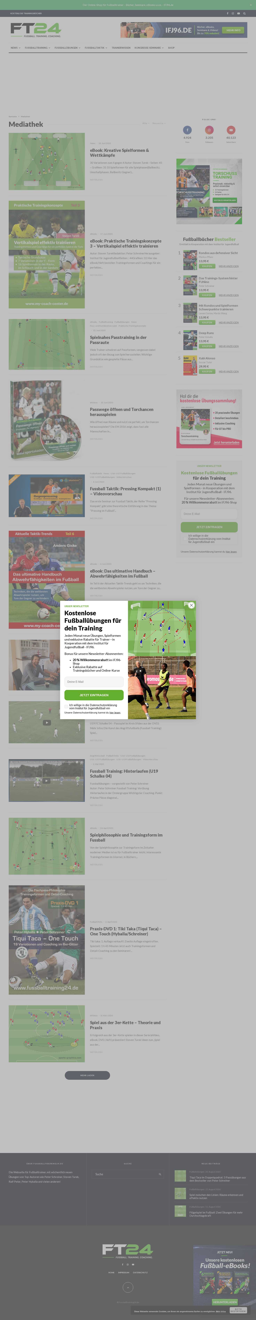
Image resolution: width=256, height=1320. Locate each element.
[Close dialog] (191, 605)
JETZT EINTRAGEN (94, 695)
